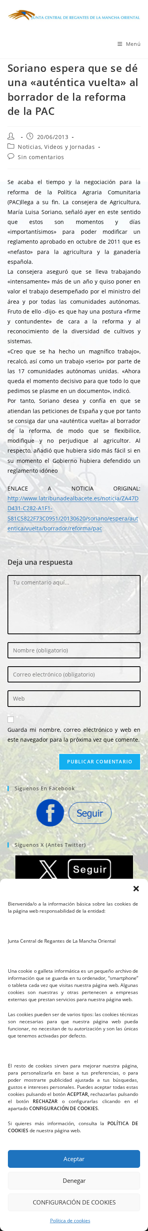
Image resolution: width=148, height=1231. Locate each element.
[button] (136, 889)
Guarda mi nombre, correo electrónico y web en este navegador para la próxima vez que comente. (74, 734)
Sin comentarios (41, 157)
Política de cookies (70, 1220)
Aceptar (74, 1159)
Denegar (74, 1180)
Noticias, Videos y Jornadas (56, 146)
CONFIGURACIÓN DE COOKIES (74, 1202)
